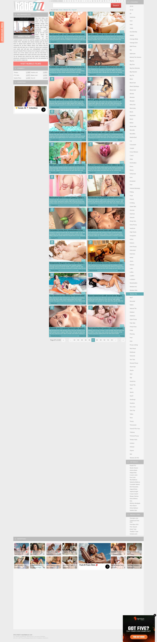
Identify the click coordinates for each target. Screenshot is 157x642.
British (131, 123)
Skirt (131, 374)
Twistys (84, 140)
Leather (132, 276)
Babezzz (28, 6)
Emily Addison (134, 508)
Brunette (132, 130)
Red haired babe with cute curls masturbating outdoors (110, 132)
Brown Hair (133, 126)
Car (131, 141)
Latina (131, 272)
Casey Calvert (134, 494)
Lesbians (132, 279)
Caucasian (133, 144)
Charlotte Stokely (135, 484)
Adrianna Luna (93, 238)
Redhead (132, 352)
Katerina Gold (55, 107)
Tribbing (132, 432)
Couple (132, 148)
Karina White (54, 270)
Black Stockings (134, 86)
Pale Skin (132, 323)
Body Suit (132, 104)
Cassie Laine (133, 475)
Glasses (132, 217)
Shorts (132, 370)
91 (108, 340)
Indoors (132, 243)
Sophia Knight (134, 491)
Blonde (132, 93)
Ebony (132, 170)
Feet (131, 184)
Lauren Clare (55, 140)
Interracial (133, 250)
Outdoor (132, 312)
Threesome (133, 425)
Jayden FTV (92, 74)
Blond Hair (133, 90)
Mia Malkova (133, 480)
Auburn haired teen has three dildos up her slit (106, 165)
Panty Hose (133, 326)
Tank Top (132, 410)
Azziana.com (133, 534)
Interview (132, 254)
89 (101, 340)
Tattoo (131, 414)
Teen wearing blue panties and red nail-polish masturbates (111, 328)
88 (97, 340)
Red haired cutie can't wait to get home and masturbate (71, 34)
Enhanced (133, 174)
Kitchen (132, 265)
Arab (131, 24)
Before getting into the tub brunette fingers (105, 100)
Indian (131, 239)
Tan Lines (132, 407)
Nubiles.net (82, 107)
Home (60, 10)
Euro (131, 177)
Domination (133, 163)
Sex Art (122, 42)
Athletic (132, 35)
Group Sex (133, 221)
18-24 (131, 6)
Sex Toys (132, 359)
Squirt (131, 396)
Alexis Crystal (55, 172)
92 (112, 340)
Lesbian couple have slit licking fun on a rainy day (69, 67)
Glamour (132, 214)
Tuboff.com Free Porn (134, 521)
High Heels (133, 232)
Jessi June (54, 303)
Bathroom (132, 53)
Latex (131, 268)
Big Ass (132, 61)
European (133, 181)
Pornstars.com (134, 518)
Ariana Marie (133, 470)
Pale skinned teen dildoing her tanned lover (67, 296)
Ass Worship (133, 32)
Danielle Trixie (93, 205)
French (132, 199)
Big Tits (132, 75)
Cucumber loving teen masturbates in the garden (69, 230)
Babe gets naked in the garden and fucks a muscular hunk (73, 165)
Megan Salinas (134, 496)
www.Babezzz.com (26, 635)
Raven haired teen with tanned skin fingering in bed (108, 296)
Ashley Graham (93, 140)
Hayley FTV (54, 238)
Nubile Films (82, 74)
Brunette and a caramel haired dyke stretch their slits (70, 328)
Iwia (131, 501)
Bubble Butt (133, 137)
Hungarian (133, 235)
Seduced (132, 356)
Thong (132, 421)
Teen (131, 418)
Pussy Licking (134, 345)
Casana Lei (54, 74)
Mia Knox (92, 42)
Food (131, 195)
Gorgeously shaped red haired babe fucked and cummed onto (74, 263)
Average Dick (134, 42)
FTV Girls (83, 42)
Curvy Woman (134, 152)
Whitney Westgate (135, 503)
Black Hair (133, 83)
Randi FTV (133, 465)
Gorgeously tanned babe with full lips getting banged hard (111, 230)
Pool (131, 337)
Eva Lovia (133, 477)
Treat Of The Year (135, 428)
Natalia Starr (133, 510)
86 (89, 340)
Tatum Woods (93, 270)
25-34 (131, 10)
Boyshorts (133, 115)
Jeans (131, 261)
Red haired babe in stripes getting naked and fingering (71, 198)
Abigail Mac (133, 472)
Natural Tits (133, 308)
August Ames (133, 489)
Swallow (132, 403)
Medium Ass (133, 286)
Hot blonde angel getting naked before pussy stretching (110, 198)
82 (74, 340)
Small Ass (132, 381)
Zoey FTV (53, 42)
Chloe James (93, 303)
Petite (131, 330)
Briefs (131, 119)
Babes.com (121, 140)
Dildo (131, 159)
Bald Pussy (133, 46)
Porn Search (133, 527)
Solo (131, 388)
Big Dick (132, 64)
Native (132, 305)
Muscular (132, 301)
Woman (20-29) (134, 458)
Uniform (132, 443)
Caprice (91, 107)
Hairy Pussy (133, 225)
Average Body (134, 39)
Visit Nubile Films (30, 63)
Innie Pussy (133, 246)
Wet (131, 454)
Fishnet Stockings (135, 188)
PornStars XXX (134, 524)
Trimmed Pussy (134, 436)
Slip (131, 377)
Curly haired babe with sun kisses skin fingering (68, 132)
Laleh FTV (92, 172)
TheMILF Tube (134, 531)
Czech (132, 155)
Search (116, 5)
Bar (131, 50)
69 (130, 13)
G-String (132, 203)
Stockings (132, 399)
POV (131, 341)
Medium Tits (67, 10)
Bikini (131, 79)
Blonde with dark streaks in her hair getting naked (69, 100)
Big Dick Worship (135, 68)
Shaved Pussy (134, 363)
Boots (131, 112)
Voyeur (132, 450)
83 (78, 340)
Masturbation (133, 283)
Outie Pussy (133, 319)
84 (82, 340)
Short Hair (133, 367)
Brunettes (132, 134)
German (132, 210)
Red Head (133, 348)
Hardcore (132, 228)
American (132, 17)
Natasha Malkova (56, 336)
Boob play (133, 108)
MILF (131, 297)
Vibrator (132, 447)
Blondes (132, 97)
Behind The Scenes (135, 57)
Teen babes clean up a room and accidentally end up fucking (112, 34)
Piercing (132, 334)
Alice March (133, 505)
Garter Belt (133, 206)
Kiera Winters (134, 498)
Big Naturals (133, 72)
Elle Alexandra (134, 487)
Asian (131, 28)
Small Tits (132, 385)
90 (104, 340)
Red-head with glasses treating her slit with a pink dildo (110, 67)
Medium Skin (133, 290)
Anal (131, 21)
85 (86, 340)
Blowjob (132, 101)
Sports (132, 392)
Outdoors (132, 316)
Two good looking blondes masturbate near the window (110, 263)
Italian (131, 257)
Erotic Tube (133, 529)
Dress (131, 166)
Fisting (132, 192)
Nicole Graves (134, 468)
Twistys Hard (133, 439)
